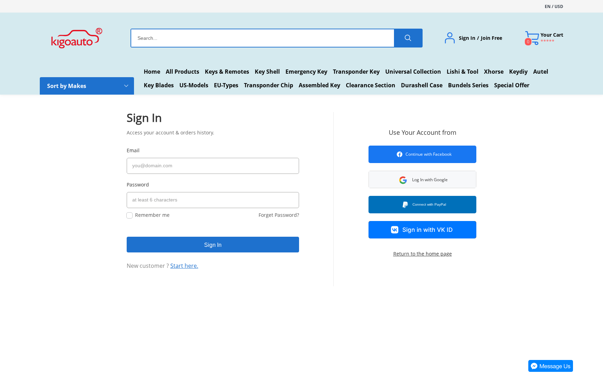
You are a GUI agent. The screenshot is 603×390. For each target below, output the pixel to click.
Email (133, 150)
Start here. (184, 266)
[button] (422, 179)
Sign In (467, 38)
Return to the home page (422, 253)
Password (138, 184)
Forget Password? (279, 215)
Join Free (491, 38)
